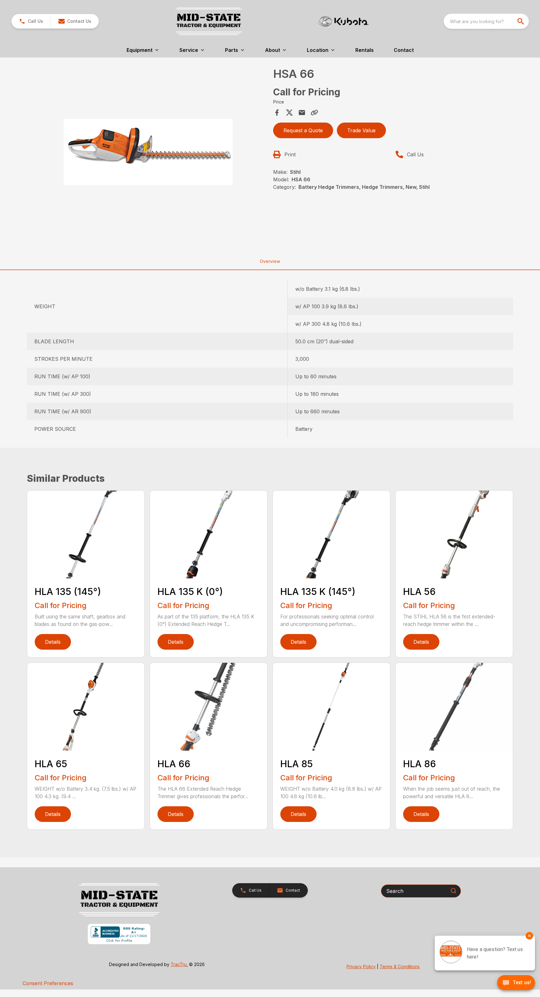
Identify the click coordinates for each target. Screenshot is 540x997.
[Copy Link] (314, 112)
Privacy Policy (361, 966)
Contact (404, 50)
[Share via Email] (302, 112)
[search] (521, 21)
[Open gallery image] (148, 152)
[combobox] (486, 21)
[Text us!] (516, 983)
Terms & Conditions (400, 966)
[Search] (453, 891)
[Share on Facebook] (277, 112)
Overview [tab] (270, 261)
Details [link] (53, 642)
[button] (31, 21)
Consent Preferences (47, 983)
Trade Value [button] (361, 130)
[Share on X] (289, 112)
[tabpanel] (148, 153)
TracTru (179, 964)
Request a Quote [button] (303, 130)
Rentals (364, 50)
